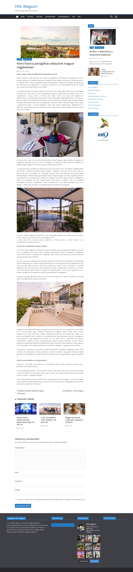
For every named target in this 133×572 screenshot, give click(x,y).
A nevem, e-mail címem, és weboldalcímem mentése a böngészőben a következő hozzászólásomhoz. (51, 500)
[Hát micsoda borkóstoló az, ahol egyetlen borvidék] (88, 546)
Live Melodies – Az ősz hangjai (72, 391)
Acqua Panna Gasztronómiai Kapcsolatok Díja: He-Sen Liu (26, 421)
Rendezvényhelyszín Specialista (97, 96)
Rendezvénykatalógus (94, 105)
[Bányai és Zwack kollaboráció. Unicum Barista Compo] (80, 538)
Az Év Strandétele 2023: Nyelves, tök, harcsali (49, 419)
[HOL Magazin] (17, 17)
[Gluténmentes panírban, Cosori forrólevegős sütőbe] (80, 554)
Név (17, 473)
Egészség (39, 17)
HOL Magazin (26, 6)
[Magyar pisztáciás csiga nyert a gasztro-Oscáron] (74, 405)
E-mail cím (19, 481)
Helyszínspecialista (93, 102)
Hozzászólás (20, 448)
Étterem (19, 59)
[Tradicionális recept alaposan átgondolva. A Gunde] (88, 554)
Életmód (30, 17)
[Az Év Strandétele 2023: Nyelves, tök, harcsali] (50, 405)
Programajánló (63, 17)
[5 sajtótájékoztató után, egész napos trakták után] (96, 546)
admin (27, 71)
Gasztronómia (50, 17)
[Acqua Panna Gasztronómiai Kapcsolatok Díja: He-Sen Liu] (26, 405)
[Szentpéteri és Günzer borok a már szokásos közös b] (96, 538)
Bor (79, 17)
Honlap (17, 490)
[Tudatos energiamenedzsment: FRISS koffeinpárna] (94, 73)
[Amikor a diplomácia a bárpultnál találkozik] (103, 37)
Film (73, 17)
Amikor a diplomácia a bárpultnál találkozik (101, 53)
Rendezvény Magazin (94, 90)
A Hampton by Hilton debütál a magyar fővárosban (30, 392)
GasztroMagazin (93, 87)
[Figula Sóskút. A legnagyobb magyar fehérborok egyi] (96, 554)
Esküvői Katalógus (93, 108)
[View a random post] (116, 17)
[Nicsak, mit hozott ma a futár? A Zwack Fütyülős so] (88, 538)
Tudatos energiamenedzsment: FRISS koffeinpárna (108, 71)
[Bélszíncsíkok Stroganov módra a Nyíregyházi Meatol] (80, 546)
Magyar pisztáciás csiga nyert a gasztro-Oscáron (74, 419)
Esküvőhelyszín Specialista (95, 99)
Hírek (22, 17)
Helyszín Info (91, 93)
